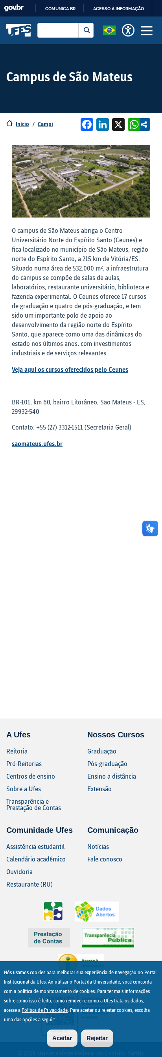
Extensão (99, 789)
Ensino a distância (111, 776)
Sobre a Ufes (23, 789)
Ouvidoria (19, 871)
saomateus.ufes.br (37, 443)
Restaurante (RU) (29, 884)
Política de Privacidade (45, 1010)
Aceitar (62, 1038)
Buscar (86, 30)
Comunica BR (60, 8)
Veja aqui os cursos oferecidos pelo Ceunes (70, 369)
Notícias (98, 846)
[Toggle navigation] (147, 30)
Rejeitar (97, 1038)
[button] (109, 29)
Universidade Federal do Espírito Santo (18, 30)
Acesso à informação (118, 8)
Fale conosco (104, 859)
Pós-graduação (107, 763)
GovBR (14, 8)
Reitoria (17, 751)
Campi (45, 124)
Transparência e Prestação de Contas (33, 804)
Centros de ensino (30, 776)
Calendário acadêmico (36, 859)
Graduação (101, 751)
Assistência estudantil (35, 846)
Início (22, 124)
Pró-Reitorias (24, 763)
